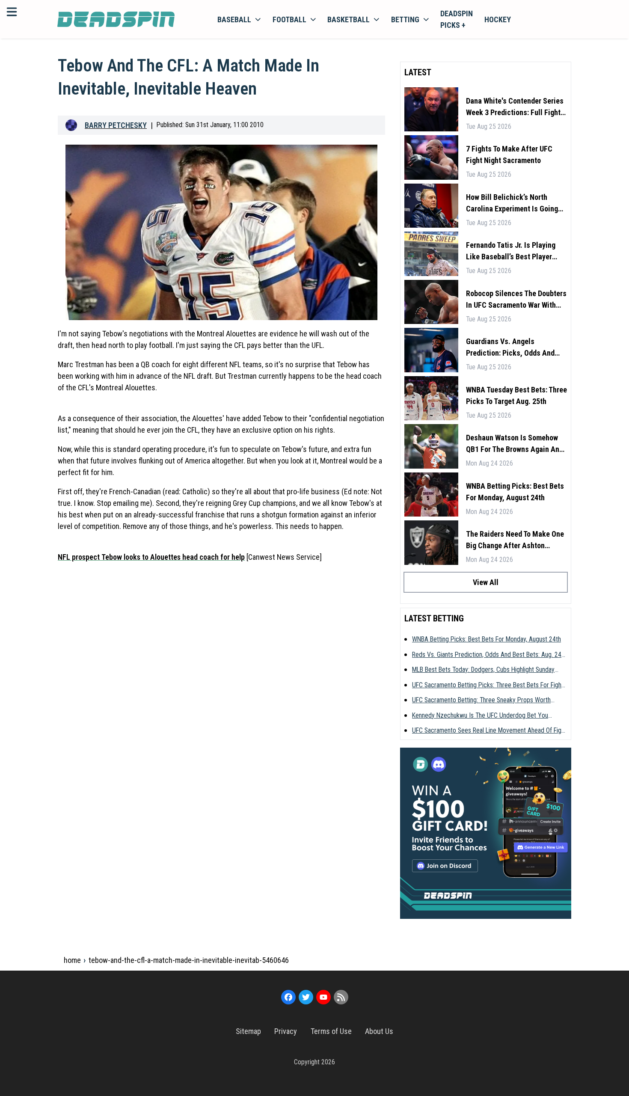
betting (405, 19)
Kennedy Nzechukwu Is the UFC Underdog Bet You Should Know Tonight (480, 716)
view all (485, 582)
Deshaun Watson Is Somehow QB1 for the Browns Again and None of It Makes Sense (514, 444)
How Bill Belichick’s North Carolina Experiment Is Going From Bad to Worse (512, 203)
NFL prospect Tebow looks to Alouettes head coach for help (151, 556)
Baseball (234, 19)
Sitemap (248, 1031)
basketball (348, 19)
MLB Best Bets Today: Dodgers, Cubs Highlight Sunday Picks (483, 670)
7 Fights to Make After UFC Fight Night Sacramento (509, 154)
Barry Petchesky (116, 125)
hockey (497, 19)
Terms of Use (331, 1031)
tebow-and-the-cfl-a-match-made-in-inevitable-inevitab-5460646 (189, 960)
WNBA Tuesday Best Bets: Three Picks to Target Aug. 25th (516, 395)
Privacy (285, 1031)
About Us (379, 1031)
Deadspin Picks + (456, 19)
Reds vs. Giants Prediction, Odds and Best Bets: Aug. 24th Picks (489, 655)
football (289, 19)
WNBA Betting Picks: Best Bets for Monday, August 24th (515, 491)
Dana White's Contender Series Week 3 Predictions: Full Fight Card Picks (515, 107)
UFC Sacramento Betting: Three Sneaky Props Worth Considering (481, 700)
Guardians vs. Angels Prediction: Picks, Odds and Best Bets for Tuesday (510, 348)
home (72, 960)
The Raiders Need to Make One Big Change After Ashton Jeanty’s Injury (515, 540)
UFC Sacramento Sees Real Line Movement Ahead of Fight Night (489, 731)
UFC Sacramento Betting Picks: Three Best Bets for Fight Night (488, 685)
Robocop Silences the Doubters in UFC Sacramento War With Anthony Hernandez (516, 300)
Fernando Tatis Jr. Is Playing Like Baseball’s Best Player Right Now (510, 251)
